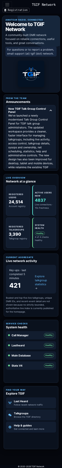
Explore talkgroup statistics (41, 282)
